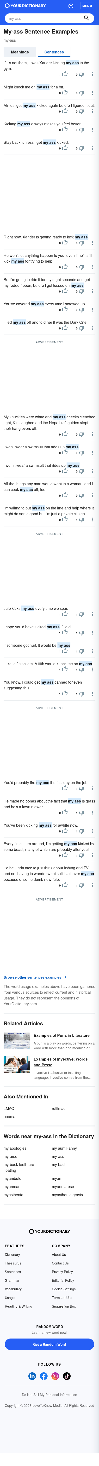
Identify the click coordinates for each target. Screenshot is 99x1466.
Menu (87, 6)
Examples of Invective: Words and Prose (61, 1062)
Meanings (20, 52)
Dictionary (12, 1254)
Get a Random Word (49, 1344)
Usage (10, 1297)
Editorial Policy (63, 1280)
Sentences (54, 52)
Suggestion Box (64, 1306)
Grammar (12, 1280)
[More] (92, 74)
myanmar (11, 1186)
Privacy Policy (62, 1271)
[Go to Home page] (25, 6)
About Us (59, 1254)
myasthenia (13, 1194)
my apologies (15, 1148)
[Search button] (86, 18)
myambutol (13, 1178)
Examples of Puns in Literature (62, 1035)
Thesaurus (13, 1263)
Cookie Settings (64, 1289)
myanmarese (63, 1186)
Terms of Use (62, 1297)
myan (56, 1178)
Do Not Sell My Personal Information (49, 1394)
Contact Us (60, 1263)
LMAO (9, 1108)
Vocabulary (13, 1289)
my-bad (58, 1164)
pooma (9, 1116)
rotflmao (59, 1108)
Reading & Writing (18, 1306)
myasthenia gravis (67, 1194)
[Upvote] (65, 74)
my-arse (10, 1156)
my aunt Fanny (64, 1148)
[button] (71, 6)
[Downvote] (82, 74)
